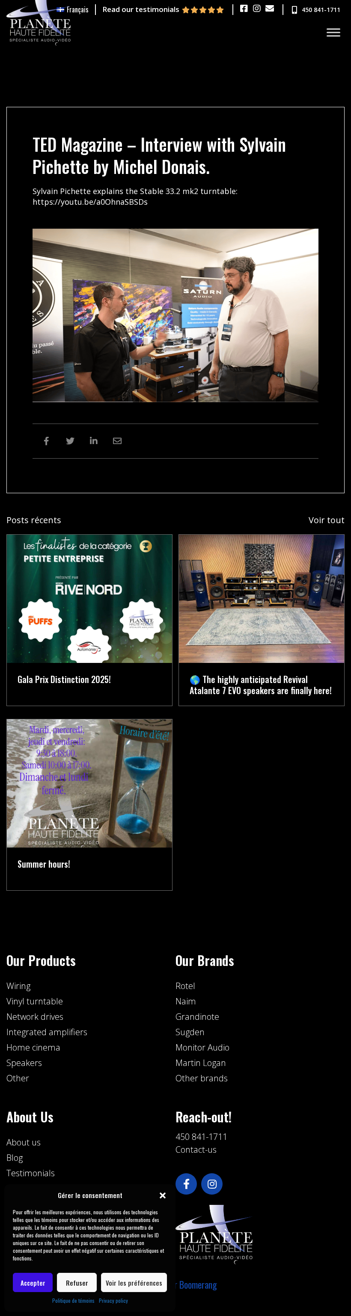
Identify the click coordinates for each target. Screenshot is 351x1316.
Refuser (77, 1282)
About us (23, 1142)
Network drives (34, 1016)
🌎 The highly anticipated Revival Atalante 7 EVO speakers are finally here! (261, 685)
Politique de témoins (73, 1300)
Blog (14, 1157)
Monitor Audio (202, 1047)
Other (17, 1078)
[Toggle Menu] (333, 33)
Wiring (18, 986)
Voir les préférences (134, 1282)
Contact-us (196, 1149)
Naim (186, 1001)
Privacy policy (113, 1300)
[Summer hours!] (89, 782)
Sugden (190, 1032)
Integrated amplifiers (46, 1032)
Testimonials (30, 1173)
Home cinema (33, 1047)
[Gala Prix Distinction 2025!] (89, 597)
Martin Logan (201, 1063)
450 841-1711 (201, 1136)
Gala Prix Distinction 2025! (64, 679)
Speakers (24, 1063)
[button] (162, 1195)
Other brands (202, 1078)
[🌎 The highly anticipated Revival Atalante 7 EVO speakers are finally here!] (261, 597)
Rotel (185, 986)
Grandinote (197, 1016)
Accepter (33, 1282)
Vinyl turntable (34, 1001)
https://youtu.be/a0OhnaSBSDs (90, 202)
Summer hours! (44, 863)
